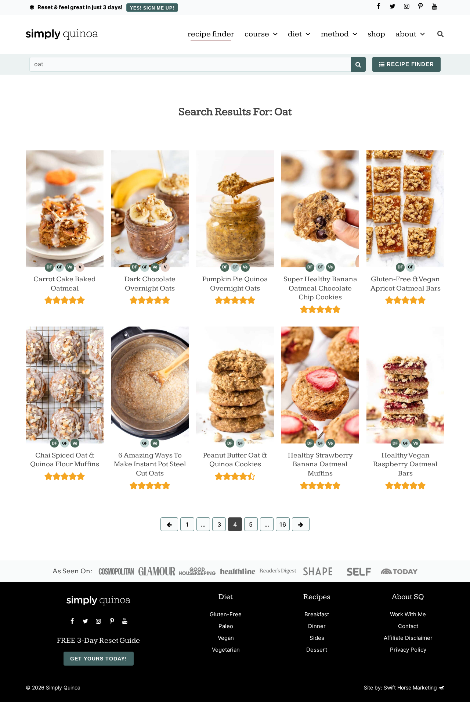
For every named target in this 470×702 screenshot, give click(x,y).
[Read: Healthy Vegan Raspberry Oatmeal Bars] (405, 384)
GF (59, 267)
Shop (376, 34)
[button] (273, 34)
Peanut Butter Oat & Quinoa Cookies (235, 460)
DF (49, 267)
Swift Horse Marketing (411, 687)
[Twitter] (392, 6)
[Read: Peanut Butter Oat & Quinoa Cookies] (235, 384)
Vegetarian (226, 649)
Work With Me (408, 614)
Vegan (226, 637)
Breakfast (316, 614)
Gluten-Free (226, 614)
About (405, 34)
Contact (408, 626)
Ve (69, 267)
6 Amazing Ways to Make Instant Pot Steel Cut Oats (150, 464)
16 (282, 524)
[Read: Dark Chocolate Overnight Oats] (150, 208)
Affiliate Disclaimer (408, 637)
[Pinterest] (420, 6)
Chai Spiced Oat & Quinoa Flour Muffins (64, 460)
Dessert (316, 649)
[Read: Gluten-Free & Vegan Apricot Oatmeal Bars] (405, 208)
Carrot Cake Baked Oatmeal (64, 284)
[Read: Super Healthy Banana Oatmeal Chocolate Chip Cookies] (320, 208)
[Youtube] (434, 6)
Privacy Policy (408, 649)
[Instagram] (406, 6)
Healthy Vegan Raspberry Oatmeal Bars (405, 464)
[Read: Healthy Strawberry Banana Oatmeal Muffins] (320, 384)
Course (257, 34)
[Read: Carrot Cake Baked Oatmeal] (65, 208)
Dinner (317, 626)
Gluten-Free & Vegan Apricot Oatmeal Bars (405, 284)
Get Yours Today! (98, 659)
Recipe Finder (211, 34)
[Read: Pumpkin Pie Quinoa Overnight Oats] (235, 208)
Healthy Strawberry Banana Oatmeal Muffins (320, 464)
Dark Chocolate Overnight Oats (150, 284)
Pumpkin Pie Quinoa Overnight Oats (235, 284)
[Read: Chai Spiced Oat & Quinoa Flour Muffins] (65, 384)
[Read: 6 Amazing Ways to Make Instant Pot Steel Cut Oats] (150, 384)
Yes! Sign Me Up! (152, 8)
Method (335, 34)
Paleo (225, 626)
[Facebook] (378, 6)
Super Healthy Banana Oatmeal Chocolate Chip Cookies (320, 288)
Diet (295, 34)
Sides (317, 637)
